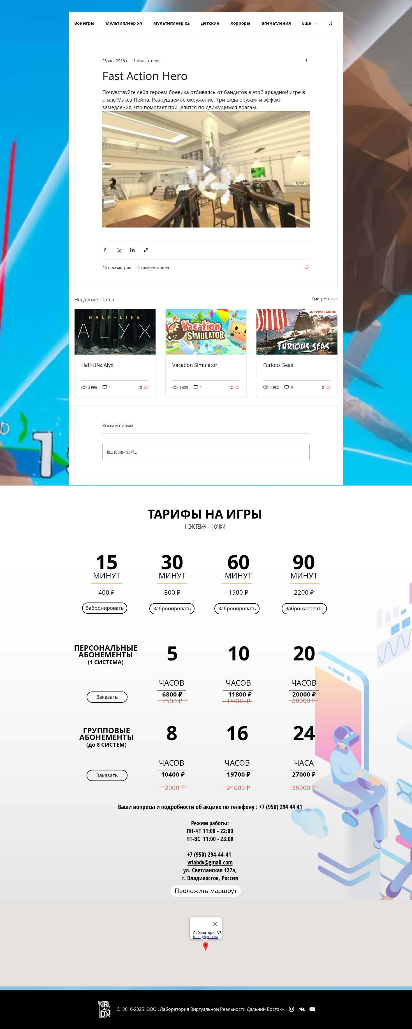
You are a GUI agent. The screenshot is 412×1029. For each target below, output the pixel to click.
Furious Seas (278, 365)
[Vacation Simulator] (206, 332)
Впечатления (276, 23)
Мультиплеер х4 (124, 23)
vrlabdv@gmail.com (210, 862)
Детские (210, 23)
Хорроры (240, 23)
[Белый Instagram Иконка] (291, 1009)
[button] (330, 23)
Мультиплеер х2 (171, 23)
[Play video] (206, 169)
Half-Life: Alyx (97, 365)
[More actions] (306, 60)
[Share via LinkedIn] (132, 250)
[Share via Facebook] (105, 250)
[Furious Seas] (296, 332)
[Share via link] (146, 250)
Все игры (84, 23)
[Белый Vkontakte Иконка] (301, 1009)
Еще (306, 23)
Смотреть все (325, 298)
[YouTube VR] (312, 1009)
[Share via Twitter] (118, 250)
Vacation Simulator (194, 365)
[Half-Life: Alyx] (115, 332)
